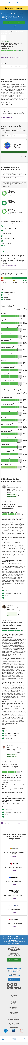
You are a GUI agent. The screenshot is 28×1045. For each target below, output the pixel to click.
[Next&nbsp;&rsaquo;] (15, 823)
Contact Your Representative (14, 22)
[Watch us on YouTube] (12, 984)
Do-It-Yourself (14, 1013)
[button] (14, 1039)
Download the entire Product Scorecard (12, 176)
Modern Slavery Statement (14, 1004)
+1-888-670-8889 (14, 972)
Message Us (13, 979)
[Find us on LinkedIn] (8, 984)
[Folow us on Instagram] (8, 988)
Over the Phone (14, 1014)
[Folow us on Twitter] (15, 984)
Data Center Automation (11, 32)
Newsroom (14, 999)
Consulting (14, 1017)
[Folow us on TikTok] (12, 988)
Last (19, 823)
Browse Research (14, 1020)
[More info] (12, 223)
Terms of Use (14, 1002)
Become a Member (13, 959)
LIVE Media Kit (14, 1009)
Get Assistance (8, 117)
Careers (14, 997)
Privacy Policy (14, 1003)
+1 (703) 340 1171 (15, 943)
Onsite (14, 1015)
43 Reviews (4, 57)
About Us (14, 996)
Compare (14, 856)
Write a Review (16, 57)
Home (2, 32)
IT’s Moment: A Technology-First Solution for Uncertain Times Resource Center (14, 938)
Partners (14, 1008)
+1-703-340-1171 (14, 976)
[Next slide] (25, 156)
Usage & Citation (14, 1001)
